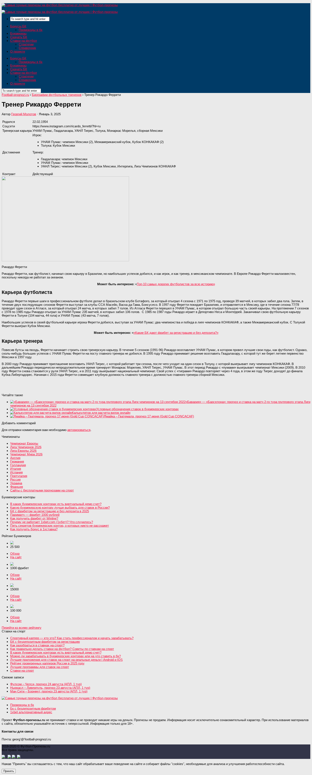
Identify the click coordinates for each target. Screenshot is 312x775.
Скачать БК (18, 37)
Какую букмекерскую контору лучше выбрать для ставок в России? (60, 507)
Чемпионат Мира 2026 (26, 454)
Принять (8, 771)
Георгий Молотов (23, 114)
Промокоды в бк (30, 30)
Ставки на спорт (22, 670)
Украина (16, 483)
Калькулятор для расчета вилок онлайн (101, 412)
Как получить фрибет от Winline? (34, 518)
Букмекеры (18, 33)
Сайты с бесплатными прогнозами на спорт (42, 490)
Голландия (18, 465)
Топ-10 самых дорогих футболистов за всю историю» (176, 284)
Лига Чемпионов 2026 (25, 447)
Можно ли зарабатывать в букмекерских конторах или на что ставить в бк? (65, 656)
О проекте (17, 51)
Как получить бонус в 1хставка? (34, 529)
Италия (15, 468)
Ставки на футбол (23, 40)
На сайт (16, 557)
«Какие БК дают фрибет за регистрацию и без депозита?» (176, 332)
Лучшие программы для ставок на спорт (39, 667)
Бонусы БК (18, 26)
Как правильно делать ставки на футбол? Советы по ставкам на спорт (62, 649)
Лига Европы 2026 (23, 450)
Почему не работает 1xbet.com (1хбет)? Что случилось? (51, 522)
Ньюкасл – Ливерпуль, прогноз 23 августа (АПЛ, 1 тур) (50, 687)
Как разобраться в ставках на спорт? (37, 645)
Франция (16, 487)
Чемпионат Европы (24, 443)
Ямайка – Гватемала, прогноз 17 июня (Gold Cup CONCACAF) (149, 416)
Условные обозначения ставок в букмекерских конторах (137, 409)
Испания (16, 472)
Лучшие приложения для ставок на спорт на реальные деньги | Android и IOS (66, 659)
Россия (15, 479)
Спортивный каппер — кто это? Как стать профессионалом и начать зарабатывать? (72, 638)
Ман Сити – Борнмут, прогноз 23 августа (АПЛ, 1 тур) (48, 691)
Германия (17, 461)
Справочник (27, 48)
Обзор (15, 553)
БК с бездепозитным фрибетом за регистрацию (45, 641)
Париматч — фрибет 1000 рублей (34, 515)
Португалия (18, 476)
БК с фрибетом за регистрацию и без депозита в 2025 (49, 511)
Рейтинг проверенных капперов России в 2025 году (47, 663)
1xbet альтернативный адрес (31, 712)
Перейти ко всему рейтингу (21, 627)
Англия (15, 458)
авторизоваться (78, 430)
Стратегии (26, 44)
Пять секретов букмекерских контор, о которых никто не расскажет (59, 525)
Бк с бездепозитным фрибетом (33, 708)
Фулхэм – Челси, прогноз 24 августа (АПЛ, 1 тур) (46, 684)
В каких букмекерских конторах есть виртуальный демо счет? (55, 504)
